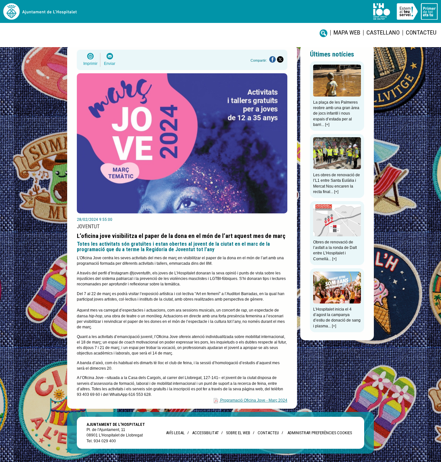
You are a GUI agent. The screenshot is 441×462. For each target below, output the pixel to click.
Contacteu (421, 32)
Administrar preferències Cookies (319, 432)
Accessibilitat (205, 432)
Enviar (109, 63)
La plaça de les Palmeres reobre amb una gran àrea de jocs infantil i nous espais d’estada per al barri (336, 113)
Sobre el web (238, 432)
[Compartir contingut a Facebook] (272, 59)
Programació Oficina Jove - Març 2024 (253, 400)
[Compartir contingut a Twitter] (280, 59)
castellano (383, 32)
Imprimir (90, 63)
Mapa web (346, 32)
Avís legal (175, 432)
